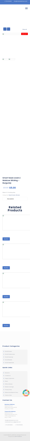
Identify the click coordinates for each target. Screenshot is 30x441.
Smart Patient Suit (9, 362)
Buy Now (6, 239)
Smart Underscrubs (10, 354)
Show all (25, 29)
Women (18, 195)
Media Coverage (9, 387)
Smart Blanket (8, 360)
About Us (7, 373)
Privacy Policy (8, 389)
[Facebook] (14, 438)
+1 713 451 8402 (19, 425)
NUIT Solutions (18, 436)
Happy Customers (9, 378)
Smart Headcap (9, 357)
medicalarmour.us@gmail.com (13, 422)
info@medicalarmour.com (11, 420)
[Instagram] (16, 438)
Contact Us (8, 375)
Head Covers (12, 195)
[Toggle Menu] (26, 8)
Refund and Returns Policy (11, 392)
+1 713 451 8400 (8, 425)
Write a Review (8, 384)
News (6, 381)
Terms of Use (8, 395)
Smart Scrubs (8, 351)
